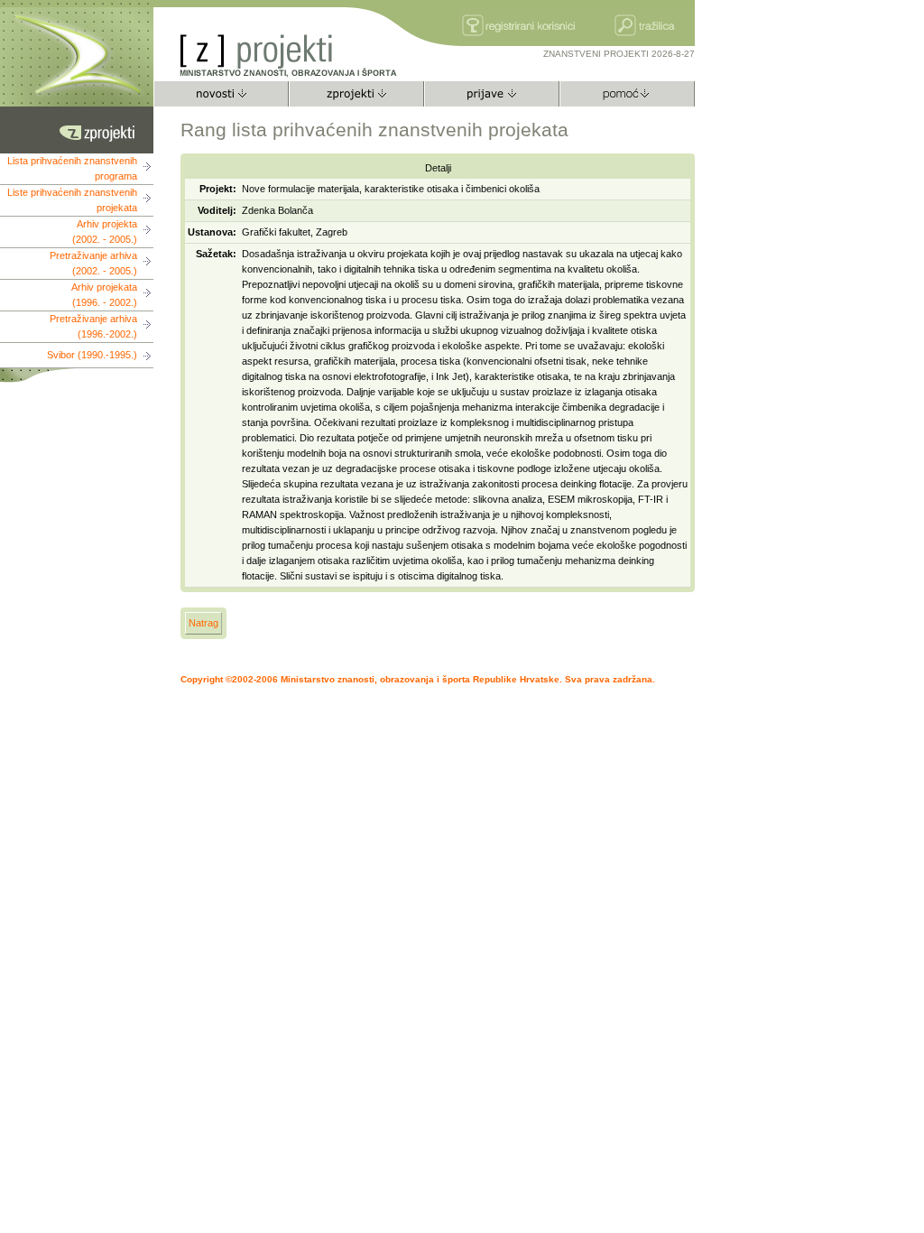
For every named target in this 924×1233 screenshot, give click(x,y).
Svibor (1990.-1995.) (92, 354)
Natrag (203, 622)
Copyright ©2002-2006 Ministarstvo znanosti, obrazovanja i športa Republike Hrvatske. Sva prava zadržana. (417, 679)
